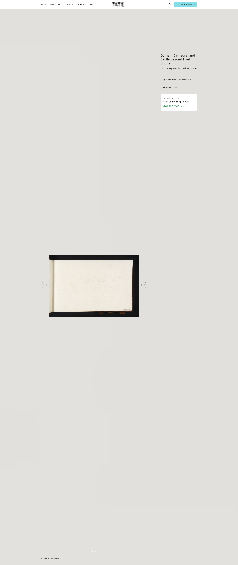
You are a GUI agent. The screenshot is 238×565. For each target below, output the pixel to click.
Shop (93, 4)
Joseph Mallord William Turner (182, 68)
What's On (47, 4)
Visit (61, 4)
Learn (80, 4)
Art (69, 4)
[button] (169, 4)
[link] (50, 558)
